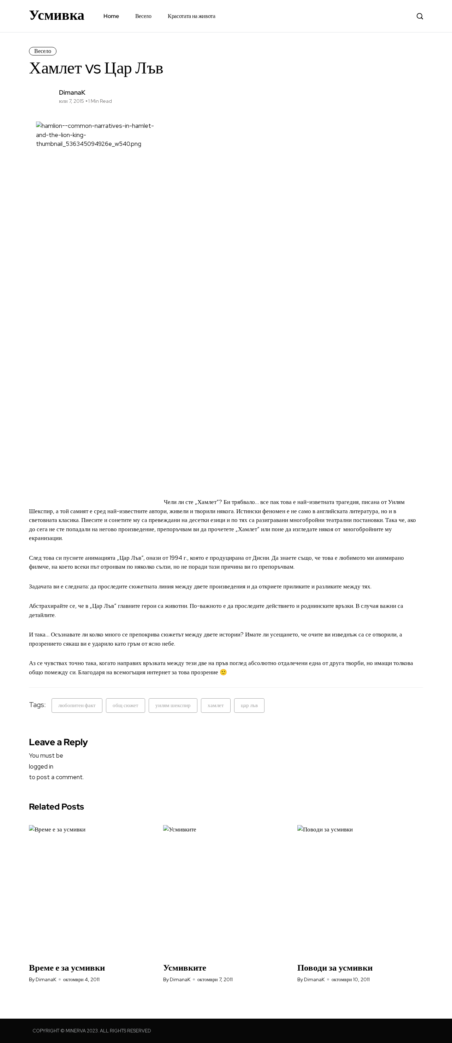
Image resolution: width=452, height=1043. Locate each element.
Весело (143, 16)
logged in (41, 766)
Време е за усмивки (67, 967)
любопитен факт (77, 705)
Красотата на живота (191, 16)
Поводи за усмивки (335, 967)
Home (111, 16)
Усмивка (56, 15)
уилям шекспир (173, 705)
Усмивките (184, 967)
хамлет (216, 705)
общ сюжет (125, 705)
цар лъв (249, 705)
